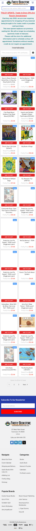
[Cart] (33, 2)
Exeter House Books (8, 496)
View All (21, 512)
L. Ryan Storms (24, 508)
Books (22, 459)
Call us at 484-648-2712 (18, 437)
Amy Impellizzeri (7, 509)
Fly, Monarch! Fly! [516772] (27, 179)
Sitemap (4, 482)
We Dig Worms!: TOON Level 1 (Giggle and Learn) (27, 80)
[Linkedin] (20, 442)
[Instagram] (16, 442)
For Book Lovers (25, 473)
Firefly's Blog (6, 479)
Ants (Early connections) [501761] (9, 369)
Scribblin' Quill (6, 503)
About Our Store (7, 459)
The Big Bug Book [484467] (27, 369)
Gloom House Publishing (26, 496)
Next (24, 384)
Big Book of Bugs (27, 146)
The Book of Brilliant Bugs (9, 179)
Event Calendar (6, 463)
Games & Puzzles (25, 466)
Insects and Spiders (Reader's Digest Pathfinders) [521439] (27, 114)
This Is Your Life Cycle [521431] (9, 147)
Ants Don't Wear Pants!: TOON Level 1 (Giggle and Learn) (27, 306)
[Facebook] (12, 442)
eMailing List (6, 475)
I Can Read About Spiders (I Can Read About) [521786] (9, 114)
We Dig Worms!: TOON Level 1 (27, 241)
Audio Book (23, 463)
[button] (33, 52)
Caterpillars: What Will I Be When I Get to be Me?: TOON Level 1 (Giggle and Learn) (9, 307)
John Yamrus (23, 499)
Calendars (23, 469)
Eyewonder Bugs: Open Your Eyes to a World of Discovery (9, 210)
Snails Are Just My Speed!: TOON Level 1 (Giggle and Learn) (27, 210)
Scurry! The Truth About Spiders (27, 273)
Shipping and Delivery (8, 466)
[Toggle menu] (2, 2)
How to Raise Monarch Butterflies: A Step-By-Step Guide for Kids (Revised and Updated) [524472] (9, 82)
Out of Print (5, 499)
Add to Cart (9, 74)
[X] (24, 442)
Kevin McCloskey (7, 506)
